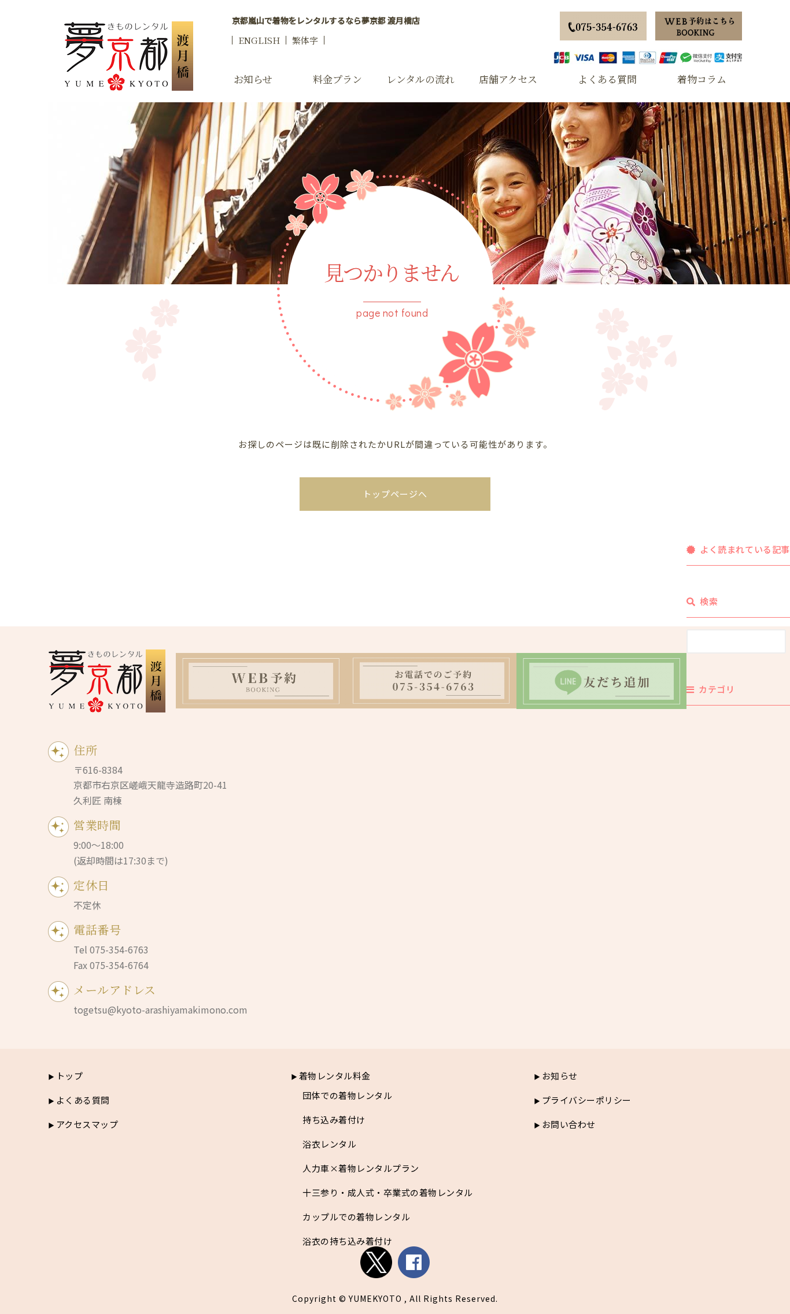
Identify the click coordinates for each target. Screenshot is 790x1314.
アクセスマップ (87, 1124)
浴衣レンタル (329, 1144)
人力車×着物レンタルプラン (360, 1168)
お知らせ (253, 79)
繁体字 (305, 40)
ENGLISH (259, 40)
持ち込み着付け (334, 1119)
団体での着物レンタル (347, 1095)
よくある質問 (607, 79)
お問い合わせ (569, 1124)
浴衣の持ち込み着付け (347, 1241)
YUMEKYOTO (375, 1298)
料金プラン (337, 79)
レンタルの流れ (420, 79)
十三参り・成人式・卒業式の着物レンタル (387, 1192)
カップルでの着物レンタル (356, 1217)
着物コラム (701, 79)
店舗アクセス (508, 79)
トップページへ (395, 494)
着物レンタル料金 (335, 1076)
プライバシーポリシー (587, 1100)
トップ (69, 1076)
